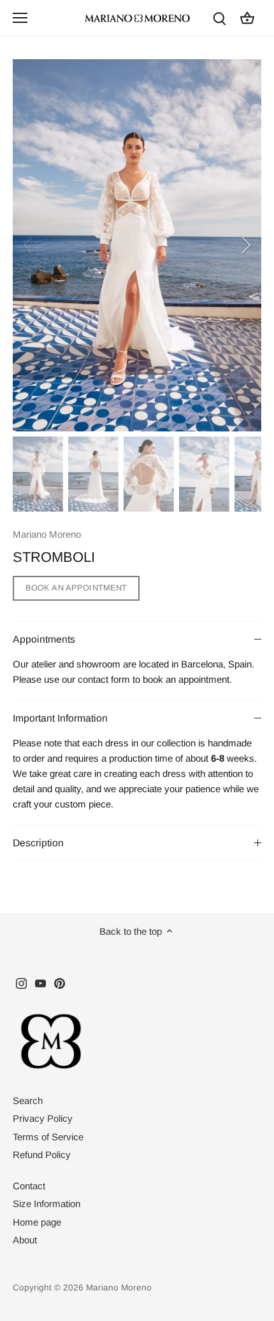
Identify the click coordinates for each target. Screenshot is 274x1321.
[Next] (245, 245)
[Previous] (29, 245)
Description (38, 842)
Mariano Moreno (47, 534)
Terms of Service (48, 1136)
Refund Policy (42, 1154)
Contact (29, 1185)
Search (28, 1100)
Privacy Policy (43, 1118)
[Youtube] (40, 982)
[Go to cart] (247, 17)
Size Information (46, 1203)
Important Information (60, 718)
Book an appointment (76, 587)
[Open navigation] (20, 18)
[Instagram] (21, 982)
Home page (37, 1222)
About (25, 1239)
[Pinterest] (59, 982)
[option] (137, 245)
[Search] (219, 17)
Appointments (44, 639)
